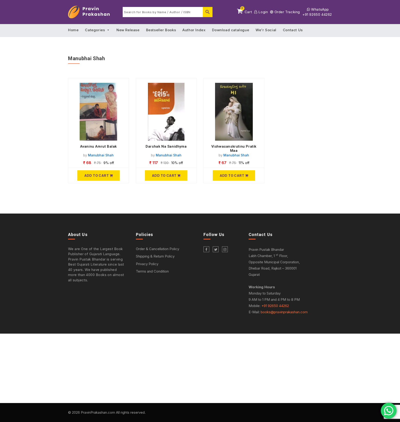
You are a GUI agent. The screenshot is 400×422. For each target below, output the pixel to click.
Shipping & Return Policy (155, 256)
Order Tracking (286, 12)
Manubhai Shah (101, 155)
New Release (128, 30)
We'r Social (266, 30)
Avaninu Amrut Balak (98, 146)
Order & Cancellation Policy (157, 249)
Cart (246, 11)
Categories (95, 30)
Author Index (194, 30)
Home (73, 30)
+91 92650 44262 (317, 14)
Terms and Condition (152, 271)
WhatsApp (319, 9)
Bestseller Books (161, 30)
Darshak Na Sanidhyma (166, 146)
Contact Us (293, 30)
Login (262, 12)
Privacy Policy (147, 264)
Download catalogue (230, 30)
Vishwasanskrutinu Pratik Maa (233, 148)
